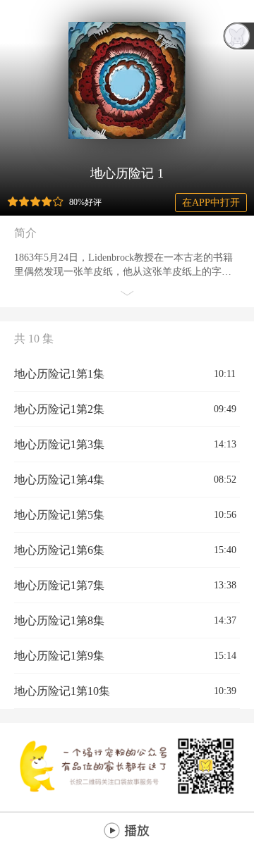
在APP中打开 (211, 202)
